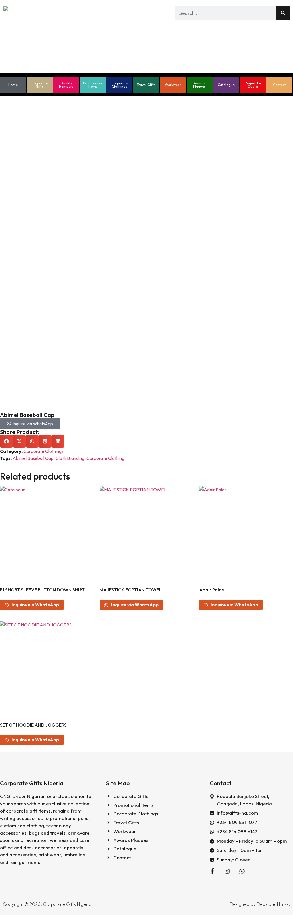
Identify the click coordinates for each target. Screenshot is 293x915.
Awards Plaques (199, 85)
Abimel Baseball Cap (33, 458)
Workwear (173, 85)
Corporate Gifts (39, 85)
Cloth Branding (70, 458)
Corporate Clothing (105, 458)
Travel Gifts (146, 85)
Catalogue (226, 85)
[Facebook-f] (212, 871)
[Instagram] (227, 871)
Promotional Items (93, 85)
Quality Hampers (66, 85)
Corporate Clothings (119, 85)
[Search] (283, 13)
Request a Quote (253, 85)
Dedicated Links (273, 904)
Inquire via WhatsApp (35, 605)
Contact (279, 85)
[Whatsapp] (242, 871)
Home (13, 85)
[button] (6, 441)
